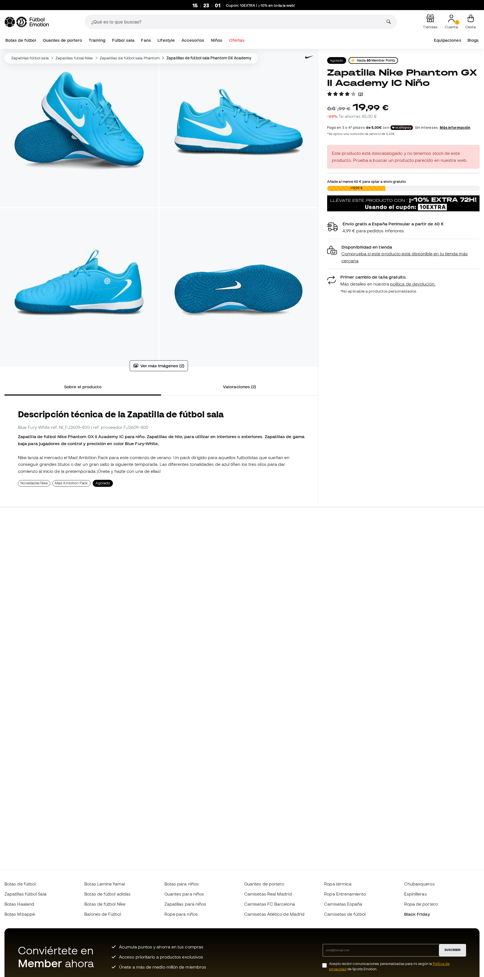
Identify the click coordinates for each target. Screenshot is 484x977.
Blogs (473, 40)
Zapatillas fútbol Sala (25, 893)
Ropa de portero (421, 903)
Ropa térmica (338, 883)
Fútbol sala (123, 40)
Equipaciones (447, 40)
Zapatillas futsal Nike (74, 58)
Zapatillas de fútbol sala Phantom (130, 58)
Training (97, 40)
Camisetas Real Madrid (268, 893)
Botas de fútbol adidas (107, 893)
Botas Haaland (19, 903)
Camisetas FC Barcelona (269, 903)
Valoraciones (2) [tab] (239, 386)
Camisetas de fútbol (344, 914)
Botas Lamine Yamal (104, 883)
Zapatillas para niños (185, 903)
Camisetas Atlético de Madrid (274, 914)
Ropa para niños (181, 914)
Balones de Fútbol (102, 914)
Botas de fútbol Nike (104, 903)
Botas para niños (181, 883)
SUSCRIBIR (452, 950)
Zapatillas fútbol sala (30, 58)
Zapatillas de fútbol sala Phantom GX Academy (208, 58)
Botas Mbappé (19, 914)
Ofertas (237, 40)
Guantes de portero (62, 40)
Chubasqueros (419, 883)
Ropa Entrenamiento (345, 893)
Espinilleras (415, 893)
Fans (146, 40)
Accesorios (193, 40)
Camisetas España (343, 903)
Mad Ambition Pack (71, 483)
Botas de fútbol (20, 40)
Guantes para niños (184, 893)
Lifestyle (166, 40)
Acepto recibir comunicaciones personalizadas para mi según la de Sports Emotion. (389, 966)
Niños (216, 40)
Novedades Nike (34, 483)
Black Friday (417, 914)
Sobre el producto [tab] (82, 386)
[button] (403, 254)
